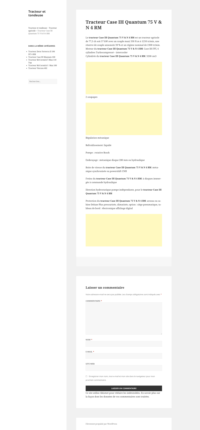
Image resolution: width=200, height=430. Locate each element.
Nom (89, 339)
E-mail (90, 351)
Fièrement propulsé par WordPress (101, 424)
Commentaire (94, 301)
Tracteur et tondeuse (37, 13)
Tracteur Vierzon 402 (37, 68)
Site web (90, 364)
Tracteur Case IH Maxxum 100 (41, 57)
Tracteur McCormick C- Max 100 (42, 65)
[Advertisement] (124, 78)
